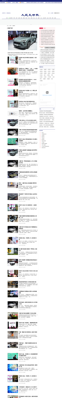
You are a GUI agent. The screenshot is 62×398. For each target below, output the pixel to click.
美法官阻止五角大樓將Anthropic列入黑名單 (48, 62)
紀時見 (43, 132)
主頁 (7, 25)
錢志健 (41, 71)
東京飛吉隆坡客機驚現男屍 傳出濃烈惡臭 (48, 51)
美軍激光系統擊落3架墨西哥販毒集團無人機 (48, 55)
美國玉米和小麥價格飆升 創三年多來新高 (47, 39)
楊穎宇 (49, 73)
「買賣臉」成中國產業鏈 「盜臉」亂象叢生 (48, 52)
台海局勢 (43, 135)
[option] (23, 40)
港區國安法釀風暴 (44, 143)
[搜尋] (59, 13)
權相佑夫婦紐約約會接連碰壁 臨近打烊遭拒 (47, 33)
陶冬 (41, 78)
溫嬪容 (44, 78)
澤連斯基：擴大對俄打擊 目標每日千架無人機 (48, 44)
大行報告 (43, 142)
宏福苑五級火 (44, 147)
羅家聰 (53, 71)
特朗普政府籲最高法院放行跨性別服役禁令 (47, 41)
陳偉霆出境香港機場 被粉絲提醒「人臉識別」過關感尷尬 (48, 36)
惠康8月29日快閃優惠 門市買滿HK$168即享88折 (48, 49)
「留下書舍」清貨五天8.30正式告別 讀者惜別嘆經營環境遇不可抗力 (48, 63)
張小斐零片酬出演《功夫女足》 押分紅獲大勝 (48, 54)
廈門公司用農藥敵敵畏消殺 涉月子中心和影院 (48, 59)
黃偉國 (41, 73)
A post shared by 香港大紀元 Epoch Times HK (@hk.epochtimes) (50, 105)
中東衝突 (43, 138)
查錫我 (48, 78)
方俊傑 (53, 69)
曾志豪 (41, 69)
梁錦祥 (45, 71)
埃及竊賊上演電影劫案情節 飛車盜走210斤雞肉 (48, 42)
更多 (52, 78)
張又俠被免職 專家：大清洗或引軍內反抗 (47, 38)
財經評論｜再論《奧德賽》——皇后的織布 (48, 60)
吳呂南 (49, 71)
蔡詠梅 (53, 73)
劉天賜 (49, 69)
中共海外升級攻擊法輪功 (45, 146)
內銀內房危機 (44, 140)
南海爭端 (43, 136)
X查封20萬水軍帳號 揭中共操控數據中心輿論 (48, 30)
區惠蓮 (41, 80)
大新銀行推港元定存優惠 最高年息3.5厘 (47, 57)
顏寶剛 (45, 73)
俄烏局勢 (43, 139)
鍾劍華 (45, 69)
